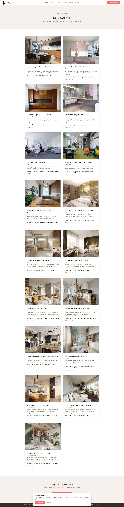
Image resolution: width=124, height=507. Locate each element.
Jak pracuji (53, 2)
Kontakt (77, 2)
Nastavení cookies (51, 502)
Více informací (46, 499)
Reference (71, 2)
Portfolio (47, 2)
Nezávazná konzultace (113, 2)
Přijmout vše (40, 502)
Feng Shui (65, 2)
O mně (59, 2)
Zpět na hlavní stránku (62, 13)
